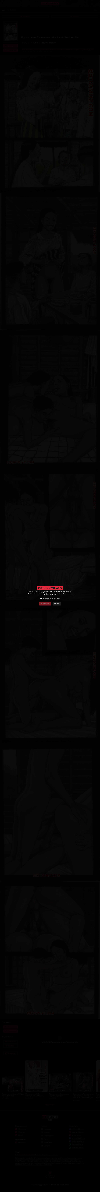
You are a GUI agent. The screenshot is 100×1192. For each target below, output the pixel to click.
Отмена (56, 604)
